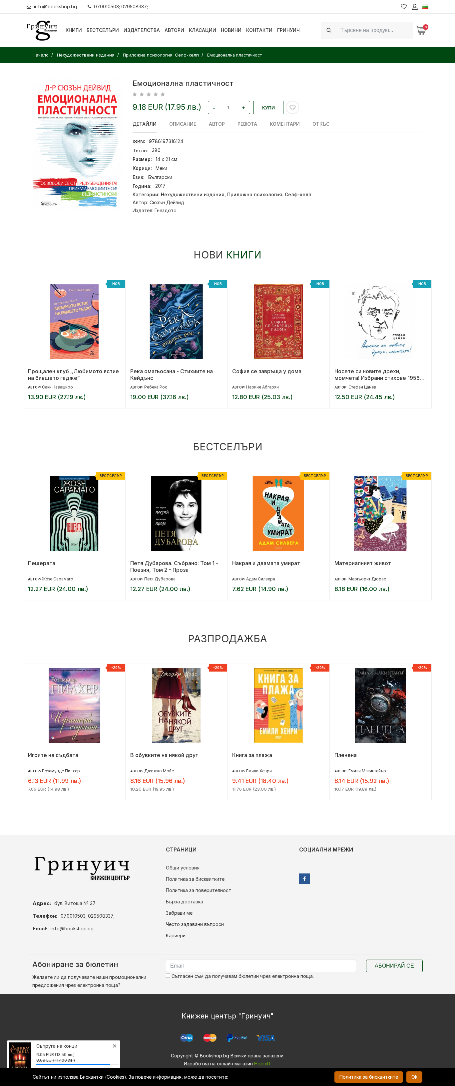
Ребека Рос (155, 387)
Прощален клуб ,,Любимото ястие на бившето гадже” (73, 374)
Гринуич (288, 30)
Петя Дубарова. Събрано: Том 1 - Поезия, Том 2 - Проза (174, 566)
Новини (231, 30)
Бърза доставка (184, 901)
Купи (268, 107)
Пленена (345, 755)
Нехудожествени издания (193, 194)
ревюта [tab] (247, 124)
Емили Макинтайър (367, 770)
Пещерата (41, 563)
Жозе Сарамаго (57, 578)
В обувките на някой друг (164, 755)
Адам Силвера (260, 578)
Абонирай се (394, 966)
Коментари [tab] (285, 124)
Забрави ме (179, 913)
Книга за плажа (252, 755)
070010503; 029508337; (121, 6)
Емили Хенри (259, 770)
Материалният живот (362, 563)
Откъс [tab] (320, 124)
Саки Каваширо (57, 387)
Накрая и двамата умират (266, 563)
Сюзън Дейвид (167, 202)
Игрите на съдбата (53, 755)
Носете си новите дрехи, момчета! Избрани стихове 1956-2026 (378, 374)
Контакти (259, 30)
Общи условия (183, 867)
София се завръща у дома (266, 371)
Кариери (176, 935)
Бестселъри (103, 30)
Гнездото (166, 210)
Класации (202, 30)
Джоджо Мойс (159, 770)
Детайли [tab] (145, 124)
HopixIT (262, 1063)
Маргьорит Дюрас (367, 578)
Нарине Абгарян (262, 387)
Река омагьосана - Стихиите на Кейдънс (171, 374)
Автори (174, 30)
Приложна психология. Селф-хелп (269, 194)
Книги (74, 30)
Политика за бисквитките (195, 879)
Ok (414, 1077)
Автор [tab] (217, 124)
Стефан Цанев (362, 387)
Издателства (142, 30)
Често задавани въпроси (195, 924)
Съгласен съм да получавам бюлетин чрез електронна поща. (242, 976)
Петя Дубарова (160, 578)
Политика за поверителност (198, 890)
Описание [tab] (182, 124)
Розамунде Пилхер (61, 770)
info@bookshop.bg (55, 6)
